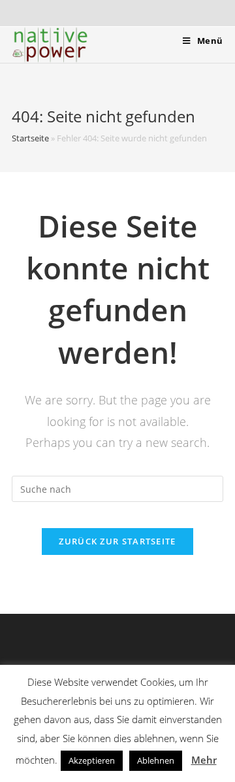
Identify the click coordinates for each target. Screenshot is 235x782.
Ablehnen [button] (155, 760)
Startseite (30, 138)
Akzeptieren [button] (92, 760)
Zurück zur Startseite (117, 541)
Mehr (204, 759)
